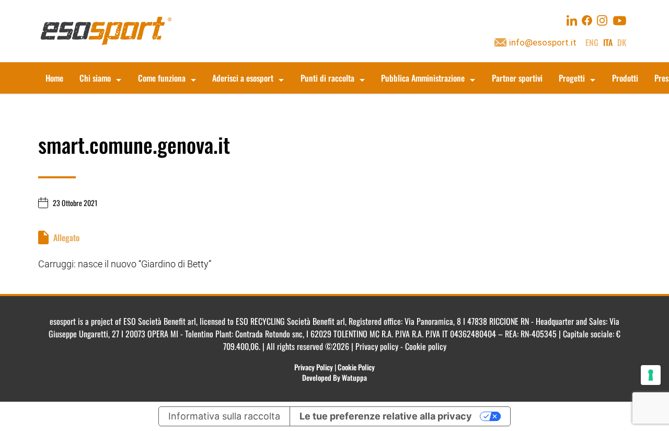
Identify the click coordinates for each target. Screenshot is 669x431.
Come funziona (162, 78)
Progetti (572, 78)
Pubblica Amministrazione (423, 78)
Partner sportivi (517, 78)
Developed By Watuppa (334, 377)
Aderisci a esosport (242, 78)
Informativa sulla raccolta (224, 416)
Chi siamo (95, 78)
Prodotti (625, 78)
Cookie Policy (356, 366)
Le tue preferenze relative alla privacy (385, 416)
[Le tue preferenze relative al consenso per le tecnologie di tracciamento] (651, 375)
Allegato (66, 237)
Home (54, 78)
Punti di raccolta (327, 78)
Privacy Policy (313, 366)
